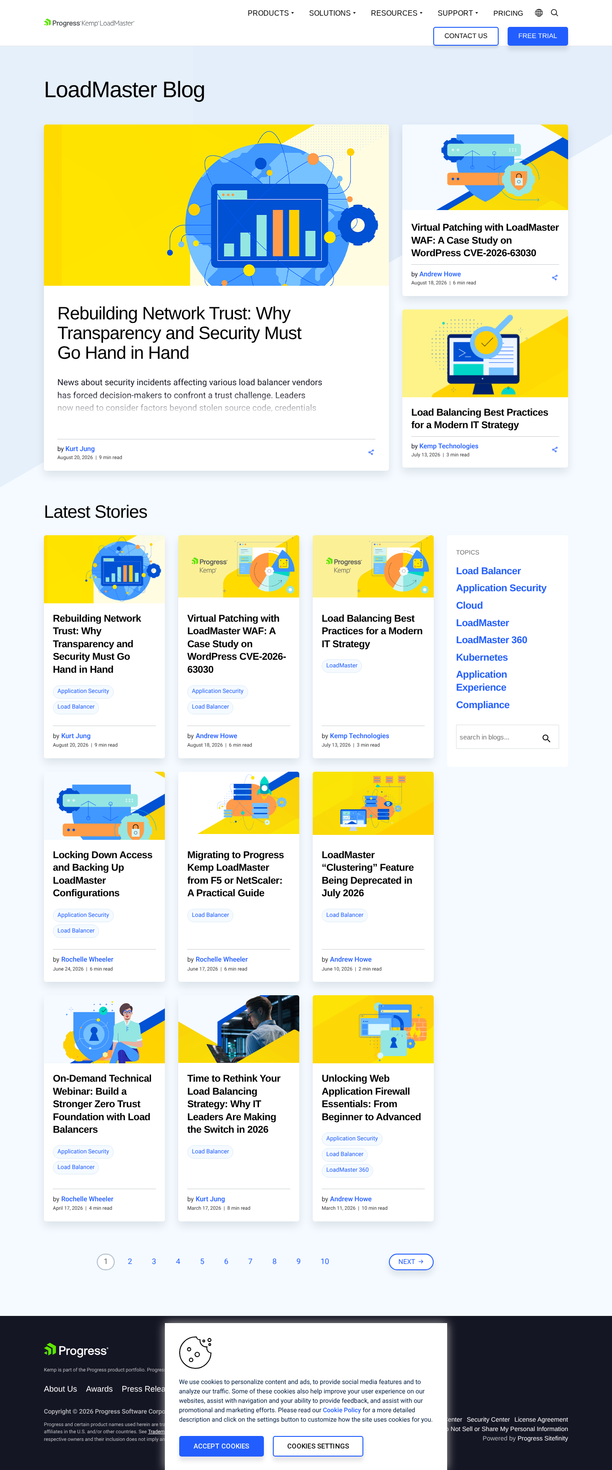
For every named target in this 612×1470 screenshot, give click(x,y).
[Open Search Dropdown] (555, 13)
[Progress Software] (76, 1350)
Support (455, 13)
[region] (306, 1396)
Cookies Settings (318, 1446)
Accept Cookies (222, 1446)
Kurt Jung (80, 449)
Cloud (469, 605)
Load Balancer (76, 707)
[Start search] (546, 736)
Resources (394, 13)
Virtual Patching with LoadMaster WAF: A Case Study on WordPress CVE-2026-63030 (485, 240)
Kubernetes (482, 657)
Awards (99, 1388)
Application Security (83, 691)
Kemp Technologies (448, 446)
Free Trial (537, 36)
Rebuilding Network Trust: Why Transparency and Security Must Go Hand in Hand (179, 333)
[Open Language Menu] (539, 13)
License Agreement (541, 1419)
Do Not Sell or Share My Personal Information (504, 1428)
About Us (60, 1388)
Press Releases (150, 1388)
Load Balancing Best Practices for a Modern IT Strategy (372, 631)
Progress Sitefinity (542, 1438)
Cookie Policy (342, 1410)
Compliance (482, 704)
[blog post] (216, 221)
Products (268, 13)
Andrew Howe (440, 274)
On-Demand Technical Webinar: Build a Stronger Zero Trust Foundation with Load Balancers (102, 1104)
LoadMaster (342, 665)
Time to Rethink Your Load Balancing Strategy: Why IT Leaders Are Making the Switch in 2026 (233, 1104)
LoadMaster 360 (347, 1170)
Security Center (488, 1419)
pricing (508, 13)
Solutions (330, 13)
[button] (370, 452)
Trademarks (161, 1432)
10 (324, 1261)
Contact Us (465, 36)
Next (406, 1262)
